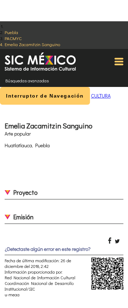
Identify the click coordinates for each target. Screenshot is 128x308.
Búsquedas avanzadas (27, 80)
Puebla (11, 32)
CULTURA (101, 95)
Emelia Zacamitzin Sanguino (32, 44)
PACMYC (13, 38)
